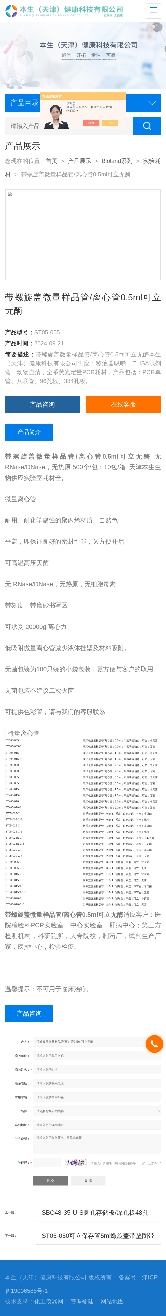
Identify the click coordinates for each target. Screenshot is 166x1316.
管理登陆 (82, 1301)
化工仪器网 (48, 1301)
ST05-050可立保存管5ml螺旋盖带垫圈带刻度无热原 (98, 1238)
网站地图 (112, 1301)
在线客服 (123, 404)
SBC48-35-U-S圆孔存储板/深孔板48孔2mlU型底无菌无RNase (95, 1215)
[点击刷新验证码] (75, 1162)
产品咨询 (42, 404)
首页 (51, 161)
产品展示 (79, 161)
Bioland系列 (117, 161)
